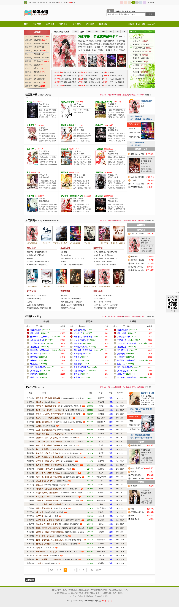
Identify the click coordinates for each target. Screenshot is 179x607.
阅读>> (143, 106)
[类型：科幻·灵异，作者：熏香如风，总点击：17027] (75, 233)
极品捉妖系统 (38, 36)
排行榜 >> (150, 316)
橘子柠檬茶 (59, 72)
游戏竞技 (133, 95)
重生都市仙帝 (38, 61)
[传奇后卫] (32, 141)
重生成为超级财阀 (40, 75)
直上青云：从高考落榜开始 (127, 377)
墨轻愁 (113, 151)
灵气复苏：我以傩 (137, 260)
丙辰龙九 (148, 51)
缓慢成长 (101, 512)
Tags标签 (97, 601)
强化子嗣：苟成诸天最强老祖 (98, 36)
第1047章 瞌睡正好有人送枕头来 (72, 528)
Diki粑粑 (101, 520)
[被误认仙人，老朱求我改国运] (134, 166)
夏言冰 (79, 151)
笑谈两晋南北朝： (137, 187)
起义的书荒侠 (101, 508)
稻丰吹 (57, 79)
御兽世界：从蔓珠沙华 (141, 58)
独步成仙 (37, 72)
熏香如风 (149, 48)
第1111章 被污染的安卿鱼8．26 (74, 410)
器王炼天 (64, 172)
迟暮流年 (101, 544)
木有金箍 (101, 516)
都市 (132, 142)
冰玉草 (105, 85)
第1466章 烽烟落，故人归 (72, 477)
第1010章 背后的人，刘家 (74, 457)
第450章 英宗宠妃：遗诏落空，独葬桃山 (68, 422)
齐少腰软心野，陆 (137, 512)
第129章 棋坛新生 (50, 402)
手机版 (42, 3)
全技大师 (39, 563)
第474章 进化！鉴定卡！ (73, 414)
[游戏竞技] (65, 291)
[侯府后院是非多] (66, 141)
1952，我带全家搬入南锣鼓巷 (48, 528)
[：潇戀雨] (134, 498)
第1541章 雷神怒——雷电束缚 (66, 544)
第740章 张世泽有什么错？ (74, 504)
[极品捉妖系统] (134, 106)
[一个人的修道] (147, 423)
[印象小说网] (36, 18)
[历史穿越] (31, 291)
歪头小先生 (101, 551)
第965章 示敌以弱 (50, 563)
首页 (26, 24)
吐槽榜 (133, 321)
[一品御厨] (100, 165)
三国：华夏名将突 (137, 184)
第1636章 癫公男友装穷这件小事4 (65, 497)
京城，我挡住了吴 (137, 468)
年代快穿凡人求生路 (68, 308)
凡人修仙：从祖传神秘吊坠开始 (72, 265)
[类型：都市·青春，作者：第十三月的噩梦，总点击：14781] (118, 233)
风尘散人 (46, 104)
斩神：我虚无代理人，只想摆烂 (72, 302)
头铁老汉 (150, 75)
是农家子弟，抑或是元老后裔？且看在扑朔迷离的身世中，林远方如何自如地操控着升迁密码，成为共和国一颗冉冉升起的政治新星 (82, 163)
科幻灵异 (28, 47)
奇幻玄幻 (28, 36)
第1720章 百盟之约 (47, 548)
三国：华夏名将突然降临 (35, 305)
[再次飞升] (32, 212)
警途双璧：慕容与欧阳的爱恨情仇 (50, 532)
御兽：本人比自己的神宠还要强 (49, 477)
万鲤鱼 (146, 62)
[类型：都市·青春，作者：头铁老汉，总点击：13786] (89, 276)
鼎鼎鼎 (101, 489)
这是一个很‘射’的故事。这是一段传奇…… (81, 111)
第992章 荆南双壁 (63, 430)
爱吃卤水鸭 (101, 540)
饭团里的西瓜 (59, 85)
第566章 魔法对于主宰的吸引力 (70, 552)
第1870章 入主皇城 (51, 516)
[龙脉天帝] (100, 188)
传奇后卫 (30, 125)
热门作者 (125, 11)
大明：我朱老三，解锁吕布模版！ (50, 441)
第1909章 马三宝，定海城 (70, 501)
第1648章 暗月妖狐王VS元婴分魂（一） (75, 398)
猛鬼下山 (106, 82)
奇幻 (132, 145)
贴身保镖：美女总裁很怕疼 (103, 255)
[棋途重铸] (92, 60)
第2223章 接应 (62, 481)
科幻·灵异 (103, 24)
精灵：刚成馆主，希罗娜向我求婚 (50, 559)
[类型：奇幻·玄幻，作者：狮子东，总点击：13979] (61, 276)
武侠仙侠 (28, 40)
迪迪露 (101, 406)
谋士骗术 (39, 512)
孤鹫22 (101, 532)
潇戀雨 (146, 491)
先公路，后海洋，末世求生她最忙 (72, 305)
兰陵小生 (114, 175)
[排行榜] (131, 24)
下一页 (90, 570)
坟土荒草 (145, 55)
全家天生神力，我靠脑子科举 (48, 520)
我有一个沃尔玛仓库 (44, 508)
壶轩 (44, 128)
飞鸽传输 (101, 559)
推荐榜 (89, 321)
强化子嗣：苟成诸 (137, 234)
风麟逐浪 (82, 85)
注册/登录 (35, 2)
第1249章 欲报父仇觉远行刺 (69, 524)
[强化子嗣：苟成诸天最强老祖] (82, 60)
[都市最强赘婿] (134, 457)
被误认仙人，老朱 (137, 154)
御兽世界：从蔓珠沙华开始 (133, 137)
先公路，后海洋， (137, 267)
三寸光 (101, 481)
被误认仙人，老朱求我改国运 (37, 295)
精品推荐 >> (149, 95)
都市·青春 (63, 24)
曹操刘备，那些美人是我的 (47, 438)
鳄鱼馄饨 (101, 563)
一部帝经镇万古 (134, 429)
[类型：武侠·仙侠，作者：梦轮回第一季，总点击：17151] (61, 233)
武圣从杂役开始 (66, 255)
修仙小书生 (37, 40)
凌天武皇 (99, 196)
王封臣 (101, 524)
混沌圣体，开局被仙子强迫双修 (38, 262)
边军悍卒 (39, 516)
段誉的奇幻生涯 (134, 425)
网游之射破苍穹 (67, 102)
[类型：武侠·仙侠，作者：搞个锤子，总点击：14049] (46, 276)
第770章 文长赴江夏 (68, 446)
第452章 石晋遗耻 (49, 426)
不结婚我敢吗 (136, 475)
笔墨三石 (147, 238)
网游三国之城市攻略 (103, 102)
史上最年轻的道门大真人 (35, 255)
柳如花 (57, 82)
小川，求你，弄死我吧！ (46, 536)
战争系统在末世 (39, 79)
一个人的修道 (133, 417)
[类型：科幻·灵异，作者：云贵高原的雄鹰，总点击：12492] (104, 276)
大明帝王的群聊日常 (34, 299)
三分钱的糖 (101, 528)
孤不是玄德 (101, 500)
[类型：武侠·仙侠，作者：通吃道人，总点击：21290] (46, 233)
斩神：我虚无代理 (137, 263)
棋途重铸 (64, 295)
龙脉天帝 (99, 172)
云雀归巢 (101, 548)
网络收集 (147, 450)
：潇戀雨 (134, 486)
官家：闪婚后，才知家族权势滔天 (106, 258)
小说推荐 (118, 11)
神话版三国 (37, 51)
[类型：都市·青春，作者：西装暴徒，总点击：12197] (118, 276)
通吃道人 (145, 41)
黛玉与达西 (135, 519)
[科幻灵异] (98, 291)
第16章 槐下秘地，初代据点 (74, 532)
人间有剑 (64, 262)
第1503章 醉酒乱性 (67, 461)
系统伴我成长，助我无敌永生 (37, 265)
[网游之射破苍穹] (66, 117)
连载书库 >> (149, 387)
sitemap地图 (89, 601)
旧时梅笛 (101, 414)
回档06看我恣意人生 (93, 85)
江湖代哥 (101, 402)
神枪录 (131, 421)
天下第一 (106, 79)
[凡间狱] (32, 117)
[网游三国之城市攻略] (100, 117)
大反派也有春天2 (139, 48)
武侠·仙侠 (50, 24)
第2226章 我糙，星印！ (71, 489)
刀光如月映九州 (39, 54)
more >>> (151, 83)
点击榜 (46, 321)
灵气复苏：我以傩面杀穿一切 (71, 299)
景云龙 (81, 79)
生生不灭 (37, 65)
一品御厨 (99, 149)
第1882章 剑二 (62, 536)
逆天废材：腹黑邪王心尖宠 (72, 196)
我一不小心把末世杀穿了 (102, 302)
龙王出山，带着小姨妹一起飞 (104, 262)
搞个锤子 (143, 65)
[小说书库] (140, 24)
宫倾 (28, 172)
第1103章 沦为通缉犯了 (69, 473)
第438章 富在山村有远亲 (62, 469)
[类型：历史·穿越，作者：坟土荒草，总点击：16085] (104, 233)
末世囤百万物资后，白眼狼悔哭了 (106, 308)
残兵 (44, 199)
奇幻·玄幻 (37, 24)
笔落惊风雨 (144, 72)
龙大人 (79, 104)
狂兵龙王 (99, 125)
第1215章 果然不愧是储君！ (71, 520)
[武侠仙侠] (65, 248)
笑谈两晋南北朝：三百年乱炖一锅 (39, 308)
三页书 (81, 82)
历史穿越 (28, 51)
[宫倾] (32, 188)
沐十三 (101, 536)
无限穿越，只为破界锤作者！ (61, 244)
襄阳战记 (134, 472)
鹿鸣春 (101, 496)
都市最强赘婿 (136, 445)
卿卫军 (113, 128)
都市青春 (28, 58)
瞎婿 (38, 548)
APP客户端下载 (106, 601)
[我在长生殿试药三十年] (134, 399)
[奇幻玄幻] (31, 248)
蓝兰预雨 (106, 72)
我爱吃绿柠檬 (101, 477)
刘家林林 (101, 485)
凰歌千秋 (30, 149)
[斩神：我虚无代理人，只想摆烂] (111, 60)
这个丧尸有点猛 (99, 299)
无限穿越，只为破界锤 (141, 45)
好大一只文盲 (81, 175)
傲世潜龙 (37, 82)
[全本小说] (151, 24)
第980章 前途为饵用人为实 (53, 512)
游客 (29, 2)
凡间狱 (29, 102)
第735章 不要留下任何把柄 (74, 449)
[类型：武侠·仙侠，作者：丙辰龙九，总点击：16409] (89, 233)
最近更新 (132, 11)
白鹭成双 (46, 151)
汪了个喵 (80, 128)
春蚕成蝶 (30, 258)
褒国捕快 (149, 396)
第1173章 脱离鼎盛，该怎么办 (55, 485)
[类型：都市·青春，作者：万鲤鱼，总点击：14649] (32, 276)
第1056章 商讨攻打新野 (67, 438)
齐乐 (132, 516)
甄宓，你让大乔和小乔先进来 (48, 445)
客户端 (48, 3)
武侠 (132, 116)
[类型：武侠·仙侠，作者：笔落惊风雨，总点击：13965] (75, 276)
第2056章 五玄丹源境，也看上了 (72, 493)
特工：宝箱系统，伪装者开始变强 (106, 252)
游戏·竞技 (90, 24)
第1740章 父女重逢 (60, 508)
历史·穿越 (77, 24)
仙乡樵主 (82, 76)
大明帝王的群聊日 (137, 177)
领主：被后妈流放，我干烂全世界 (72, 258)
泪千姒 (45, 175)
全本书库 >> (149, 221)
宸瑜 (101, 504)
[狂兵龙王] (100, 141)
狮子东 (142, 68)
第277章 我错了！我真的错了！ (76, 442)
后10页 (98, 570)
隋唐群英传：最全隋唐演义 (47, 524)
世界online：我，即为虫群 (103, 295)
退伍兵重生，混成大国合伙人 (48, 473)
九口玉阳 (101, 410)
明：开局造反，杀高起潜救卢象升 (50, 504)
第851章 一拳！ (66, 418)
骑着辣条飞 (83, 72)
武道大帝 (37, 86)
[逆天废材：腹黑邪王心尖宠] (66, 212)
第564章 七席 (54, 556)
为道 (132, 509)
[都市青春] (98, 248)
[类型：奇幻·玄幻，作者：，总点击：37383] (32, 233)
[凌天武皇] (100, 212)
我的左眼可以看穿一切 (45, 544)
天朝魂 (112, 72)
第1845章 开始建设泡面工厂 (69, 453)
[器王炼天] (66, 188)
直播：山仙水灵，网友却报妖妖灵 (50, 540)
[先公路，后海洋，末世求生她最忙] (121, 60)
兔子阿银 (80, 199)
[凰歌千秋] (32, 165)
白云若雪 (106, 76)
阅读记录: (151, 2)
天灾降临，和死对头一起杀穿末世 (106, 305)
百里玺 (113, 104)
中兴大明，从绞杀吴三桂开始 (48, 500)
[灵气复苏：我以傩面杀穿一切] (102, 60)
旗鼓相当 (58, 76)
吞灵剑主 (37, 68)
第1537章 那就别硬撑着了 (74, 540)
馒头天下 (101, 555)
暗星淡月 (101, 493)
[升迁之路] (66, 165)
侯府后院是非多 (67, 125)
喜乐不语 (114, 199)
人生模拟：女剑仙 (137, 479)
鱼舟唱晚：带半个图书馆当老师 (105, 265)
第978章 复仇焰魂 (71, 559)
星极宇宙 (64, 252)
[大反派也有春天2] (147, 130)
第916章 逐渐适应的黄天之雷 (71, 406)
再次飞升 (30, 196)
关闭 (177, 293)
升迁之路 (64, 149)
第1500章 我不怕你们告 (71, 465)
